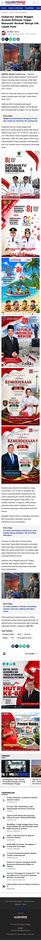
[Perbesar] (20, 70)
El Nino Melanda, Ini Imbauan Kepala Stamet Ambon (22, 799)
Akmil (19, 634)
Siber (24, 904)
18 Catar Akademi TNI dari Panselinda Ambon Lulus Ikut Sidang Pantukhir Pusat (19, 609)
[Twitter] (7, 39)
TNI (12, 638)
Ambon (27, 634)
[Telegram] (14, 39)
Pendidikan (29, 8)
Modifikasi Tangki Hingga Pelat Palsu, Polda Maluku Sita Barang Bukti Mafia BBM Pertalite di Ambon (22, 827)
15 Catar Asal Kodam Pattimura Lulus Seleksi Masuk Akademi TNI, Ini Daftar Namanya (19, 533)
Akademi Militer (8, 634)
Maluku (5, 638)
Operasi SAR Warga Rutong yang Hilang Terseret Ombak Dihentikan (21, 817)
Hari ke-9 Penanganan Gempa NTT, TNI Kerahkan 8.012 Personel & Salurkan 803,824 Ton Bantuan (23, 875)
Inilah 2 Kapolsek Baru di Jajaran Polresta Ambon (20, 837)
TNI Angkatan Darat (24, 638)
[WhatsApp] (10, 39)
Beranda (4, 12)
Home (3, 8)
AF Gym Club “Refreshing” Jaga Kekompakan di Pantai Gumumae (21, 808)
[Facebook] (3, 39)
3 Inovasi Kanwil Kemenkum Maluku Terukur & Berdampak (21, 854)
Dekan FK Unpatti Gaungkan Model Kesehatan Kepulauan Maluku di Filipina (21, 864)
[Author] (3, 33)
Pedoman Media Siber (13, 901)
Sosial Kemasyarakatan (18, 12)
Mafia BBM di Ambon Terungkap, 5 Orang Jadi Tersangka (21, 845)
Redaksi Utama (13, 32)
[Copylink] (18, 39)
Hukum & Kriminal (15, 8)
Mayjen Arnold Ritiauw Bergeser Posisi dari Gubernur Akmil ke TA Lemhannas (20, 119)
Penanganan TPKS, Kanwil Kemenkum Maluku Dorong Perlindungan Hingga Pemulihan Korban (14, 783)
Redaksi (18, 904)
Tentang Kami (29, 901)
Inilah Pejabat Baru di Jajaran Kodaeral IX (23, 885)
